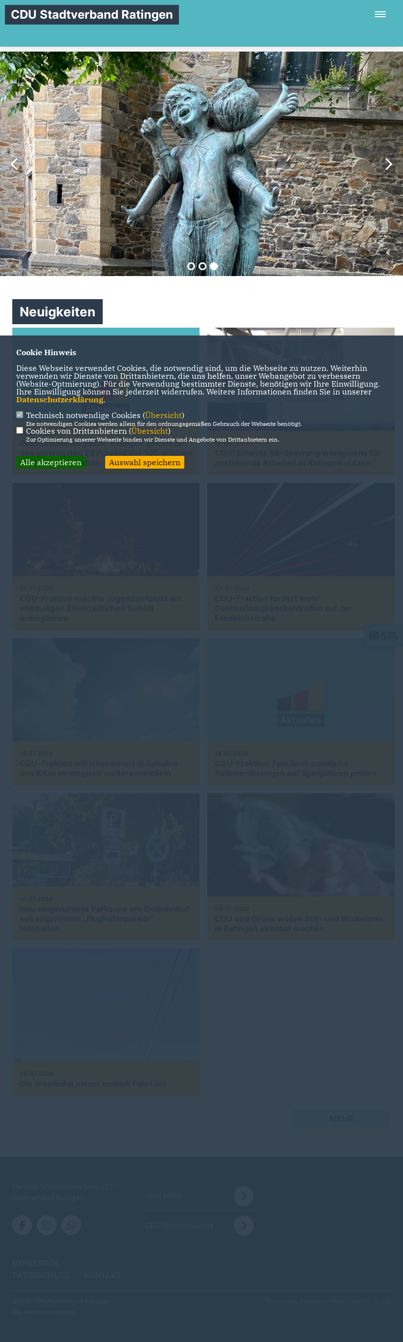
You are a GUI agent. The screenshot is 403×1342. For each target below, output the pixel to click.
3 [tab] (214, 266)
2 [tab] (202, 266)
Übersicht (163, 415)
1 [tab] (191, 266)
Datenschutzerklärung (59, 399)
